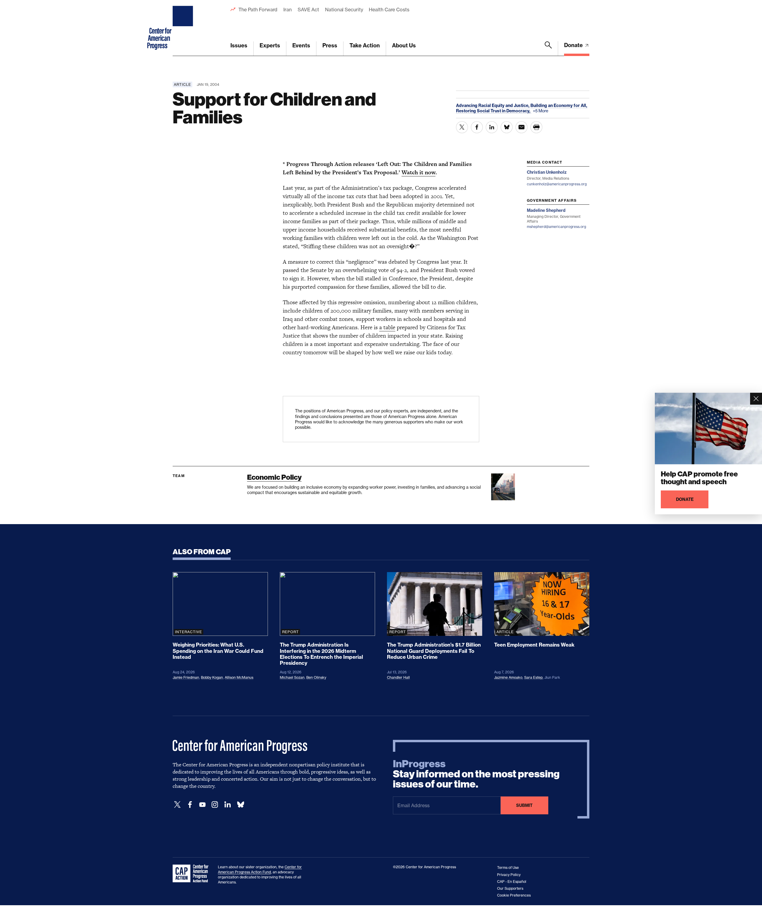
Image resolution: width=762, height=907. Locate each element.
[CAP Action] (192, 874)
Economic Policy (274, 477)
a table (387, 327)
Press (329, 45)
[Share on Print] (536, 127)
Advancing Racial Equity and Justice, (493, 105)
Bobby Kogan (212, 677)
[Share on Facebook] (477, 127)
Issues (238, 45)
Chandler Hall (398, 677)
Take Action (364, 45)
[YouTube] (202, 804)
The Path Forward (257, 10)
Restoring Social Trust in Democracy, (493, 111)
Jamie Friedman (186, 677)
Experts (270, 45)
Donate (574, 45)
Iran (287, 10)
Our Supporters (510, 888)
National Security (344, 10)
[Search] (548, 48)
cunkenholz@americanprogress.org (557, 184)
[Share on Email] (521, 127)
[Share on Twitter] (462, 127)
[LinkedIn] (227, 804)
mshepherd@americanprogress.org (556, 226)
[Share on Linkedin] (492, 127)
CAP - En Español (511, 881)
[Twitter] (177, 804)
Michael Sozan (292, 677)
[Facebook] (190, 804)
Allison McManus (239, 677)
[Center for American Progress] (184, 28)
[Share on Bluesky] (507, 127)
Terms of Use (508, 867)
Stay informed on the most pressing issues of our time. (476, 774)
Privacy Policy (509, 874)
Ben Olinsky (316, 677)
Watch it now (418, 172)
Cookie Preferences (514, 895)
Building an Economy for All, (558, 105)
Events (301, 45)
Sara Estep (533, 677)
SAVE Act (308, 10)
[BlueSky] (240, 804)
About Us (404, 45)
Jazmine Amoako (508, 677)
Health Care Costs (389, 10)
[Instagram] (215, 804)
